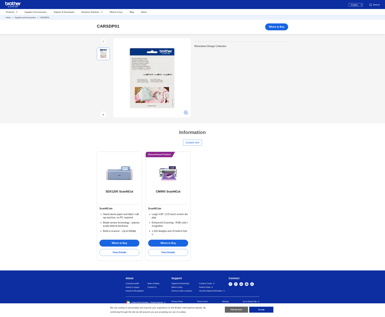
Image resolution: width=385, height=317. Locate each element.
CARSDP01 (44, 18)
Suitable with (192, 142)
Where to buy (116, 12)
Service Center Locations (181, 291)
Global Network (157, 302)
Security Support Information (210, 291)
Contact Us (152, 287)
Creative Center (205, 283)
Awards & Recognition (135, 291)
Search (376, 4)
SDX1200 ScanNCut (119, 191)
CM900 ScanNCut (168, 191)
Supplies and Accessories (25, 18)
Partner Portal (204, 287)
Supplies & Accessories (35, 12)
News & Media (153, 283)
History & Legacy (132, 287)
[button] (103, 41)
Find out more (236, 310)
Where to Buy (276, 27)
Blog (132, 12)
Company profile (132, 283)
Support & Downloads (64, 12)
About (144, 12)
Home (8, 18)
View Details (119, 252)
